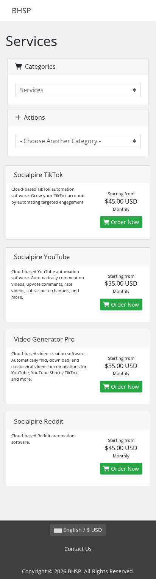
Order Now (124, 222)
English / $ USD (82, 529)
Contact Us (78, 548)
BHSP (21, 10)
